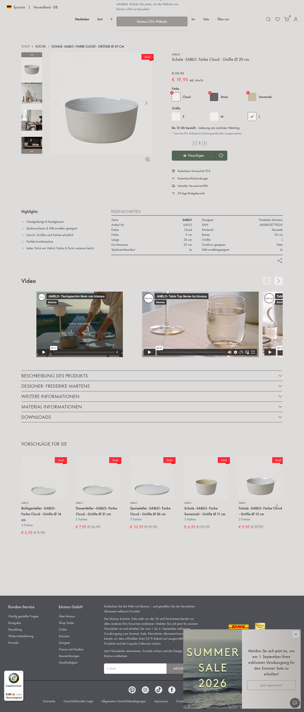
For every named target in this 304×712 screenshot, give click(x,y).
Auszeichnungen (69, 656)
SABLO (176, 54)
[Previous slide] (31, 54)
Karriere (64, 636)
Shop (25, 46)
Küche (41, 46)
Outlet (63, 629)
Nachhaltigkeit (68, 662)
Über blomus (67, 616)
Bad (99, 19)
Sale (206, 19)
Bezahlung (15, 629)
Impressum (161, 701)
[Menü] (20, 673)
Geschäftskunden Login (78, 701)
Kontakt (13, 642)
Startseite (49, 701)
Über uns (223, 19)
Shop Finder (66, 623)
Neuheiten (82, 19)
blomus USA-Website (152, 21)
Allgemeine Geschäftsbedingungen (124, 701)
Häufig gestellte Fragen (23, 616)
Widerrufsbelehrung (21, 636)
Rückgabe (14, 623)
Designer (64, 642)
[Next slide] (31, 151)
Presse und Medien (71, 649)
